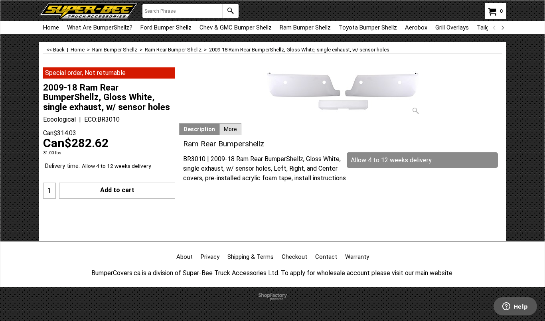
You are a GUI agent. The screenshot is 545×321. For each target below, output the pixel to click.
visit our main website (422, 273)
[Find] (230, 11)
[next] (502, 27)
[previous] (494, 27)
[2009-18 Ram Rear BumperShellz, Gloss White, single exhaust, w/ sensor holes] (343, 93)
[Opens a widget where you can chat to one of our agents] (515, 307)
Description (199, 129)
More (230, 129)
